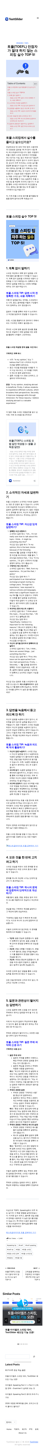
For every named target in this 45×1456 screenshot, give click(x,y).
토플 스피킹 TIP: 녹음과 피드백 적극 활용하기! (23, 112)
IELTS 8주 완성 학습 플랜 (15, 1370)
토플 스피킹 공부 (13, 1253)
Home (9, 1429)
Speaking (19, 43)
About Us (22, 1433)
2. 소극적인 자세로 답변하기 (17, 103)
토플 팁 (10, 1258)
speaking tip (11, 1245)
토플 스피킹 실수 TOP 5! (16, 92)
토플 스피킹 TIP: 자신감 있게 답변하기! (22, 105)
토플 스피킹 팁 (27, 1253)
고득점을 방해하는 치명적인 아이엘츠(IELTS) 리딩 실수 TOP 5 (32, 1274)
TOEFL (26, 43)
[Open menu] (38, 18)
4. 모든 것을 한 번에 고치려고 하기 (19, 116)
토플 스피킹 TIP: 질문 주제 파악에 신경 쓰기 (22, 127)
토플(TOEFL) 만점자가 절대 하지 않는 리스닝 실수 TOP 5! (12, 1274)
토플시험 (18, 1258)
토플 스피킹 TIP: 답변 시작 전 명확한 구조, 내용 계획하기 (22, 99)
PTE (30, 1429)
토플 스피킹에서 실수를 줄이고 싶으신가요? (21, 88)
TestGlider (34, 1442)
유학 (36, 1429)
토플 (18, 1249)
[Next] (39, 1320)
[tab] (18, 1344)
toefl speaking (30, 1245)
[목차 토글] (34, 84)
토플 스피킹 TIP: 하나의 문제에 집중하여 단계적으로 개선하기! (23, 120)
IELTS (24, 1429)
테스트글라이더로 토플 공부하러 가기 (23, 846)
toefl (21, 1245)
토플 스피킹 (26, 1249)
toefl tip (10, 1249)
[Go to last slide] (6, 1320)
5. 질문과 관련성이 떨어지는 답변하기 (20, 124)
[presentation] (22, 1312)
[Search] (34, 1356)
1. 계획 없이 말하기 (14, 95)
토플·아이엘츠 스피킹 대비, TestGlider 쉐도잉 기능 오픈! (19, 1331)
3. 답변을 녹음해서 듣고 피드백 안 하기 (21, 108)
